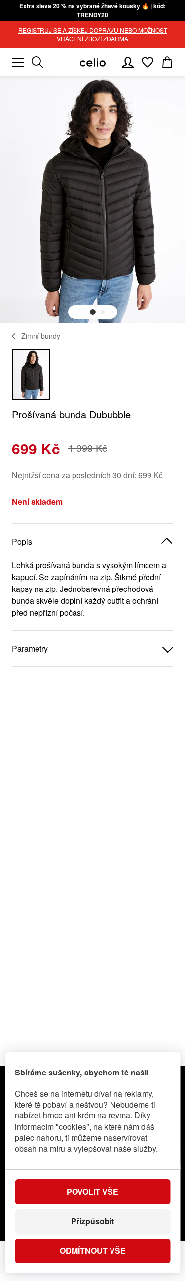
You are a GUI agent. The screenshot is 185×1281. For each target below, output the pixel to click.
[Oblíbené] (147, 62)
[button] (93, 312)
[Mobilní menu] (18, 62)
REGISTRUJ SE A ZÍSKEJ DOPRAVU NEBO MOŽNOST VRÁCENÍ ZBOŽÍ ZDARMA (92, 34)
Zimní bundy (40, 336)
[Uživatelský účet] (128, 62)
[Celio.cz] (93, 62)
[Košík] (167, 62)
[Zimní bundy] (14, 336)
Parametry (30, 648)
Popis (22, 541)
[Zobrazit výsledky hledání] (37, 62)
